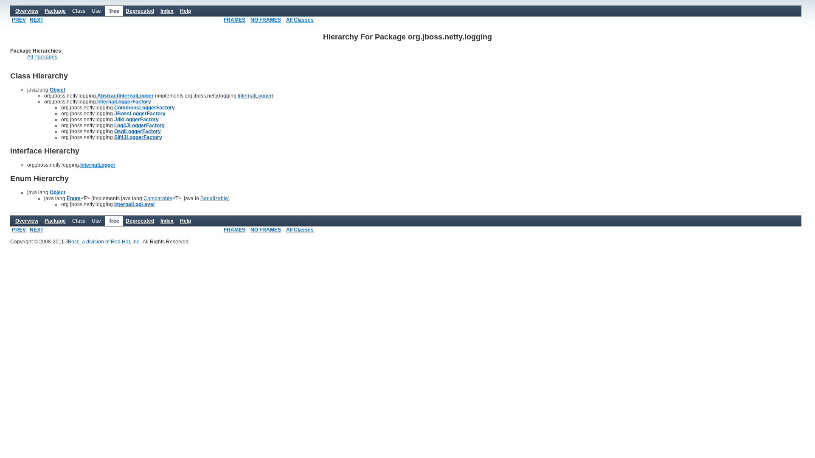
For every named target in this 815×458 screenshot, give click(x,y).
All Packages (42, 57)
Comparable (157, 198)
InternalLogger (255, 96)
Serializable (214, 198)
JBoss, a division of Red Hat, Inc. (103, 242)
